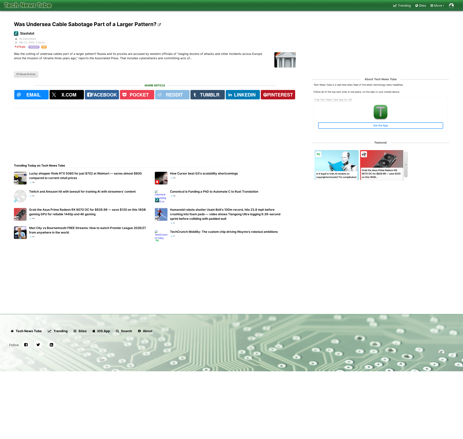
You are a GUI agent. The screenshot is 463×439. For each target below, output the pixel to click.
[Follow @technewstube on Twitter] (38, 345)
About (147, 331)
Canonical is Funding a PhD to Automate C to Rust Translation (214, 191)
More (437, 5)
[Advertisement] (122, 133)
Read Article (27, 74)
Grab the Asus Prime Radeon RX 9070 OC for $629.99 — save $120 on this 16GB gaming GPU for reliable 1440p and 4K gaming (87, 212)
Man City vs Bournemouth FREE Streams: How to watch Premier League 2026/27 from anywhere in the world (87, 230)
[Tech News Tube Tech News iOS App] (380, 117)
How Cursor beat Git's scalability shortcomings (204, 173)
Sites (422, 5)
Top (44, 47)
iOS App (103, 331)
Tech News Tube (28, 331)
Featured (381, 142)
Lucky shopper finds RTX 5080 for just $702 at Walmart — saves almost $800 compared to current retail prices (85, 176)
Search (126, 331)
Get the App (380, 125)
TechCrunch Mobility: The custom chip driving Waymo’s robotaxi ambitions (224, 232)
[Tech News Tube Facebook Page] (26, 345)
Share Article (155, 85)
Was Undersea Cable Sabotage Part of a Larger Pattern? (86, 24)
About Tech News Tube (381, 79)
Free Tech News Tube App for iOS (333, 99)
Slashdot (27, 33)
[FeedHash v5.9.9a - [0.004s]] (441, 353)
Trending (404, 5)
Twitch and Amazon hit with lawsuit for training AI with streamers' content (82, 191)
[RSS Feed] (51, 345)
